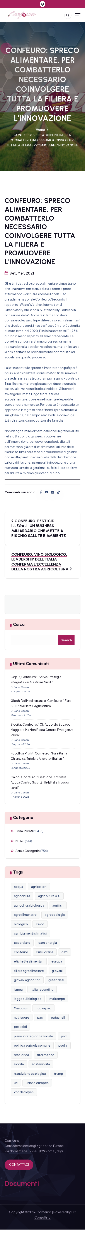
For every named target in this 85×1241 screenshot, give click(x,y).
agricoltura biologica (29, 905)
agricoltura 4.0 (49, 896)
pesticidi (20, 1027)
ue (16, 1083)
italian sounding (42, 989)
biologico (21, 924)
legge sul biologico (28, 999)
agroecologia (55, 914)
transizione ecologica (30, 1073)
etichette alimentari (29, 961)
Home (40, 129)
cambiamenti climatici (30, 933)
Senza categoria (27, 851)
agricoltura (22, 896)
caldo (40, 924)
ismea (18, 989)
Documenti (22, 1183)
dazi (64, 952)
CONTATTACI (19, 1164)
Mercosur (21, 1008)
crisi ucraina (44, 952)
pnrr (64, 1036)
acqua (18, 887)
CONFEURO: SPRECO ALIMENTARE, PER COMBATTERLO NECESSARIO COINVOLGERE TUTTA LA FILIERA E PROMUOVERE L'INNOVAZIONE (42, 140)
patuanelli (58, 1017)
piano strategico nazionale (33, 1036)
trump (58, 1073)
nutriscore (21, 1017)
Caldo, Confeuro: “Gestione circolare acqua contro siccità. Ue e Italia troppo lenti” (40, 782)
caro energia (47, 942)
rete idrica (21, 1055)
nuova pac (43, 1008)
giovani (57, 971)
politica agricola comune (32, 1045)
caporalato (22, 942)
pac (40, 1017)
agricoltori (39, 887)
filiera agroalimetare (29, 971)
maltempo (57, 999)
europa (56, 961)
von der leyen (24, 1092)
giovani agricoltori (27, 980)
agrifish (57, 905)
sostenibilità (41, 1064)
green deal (56, 980)
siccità (19, 1064)
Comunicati (24, 831)
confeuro (21, 952)
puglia (62, 1045)
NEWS (20, 841)
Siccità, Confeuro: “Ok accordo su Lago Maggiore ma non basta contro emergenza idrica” (42, 729)
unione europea (37, 1083)
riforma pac (45, 1055)
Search (66, 640)
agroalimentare (25, 914)
